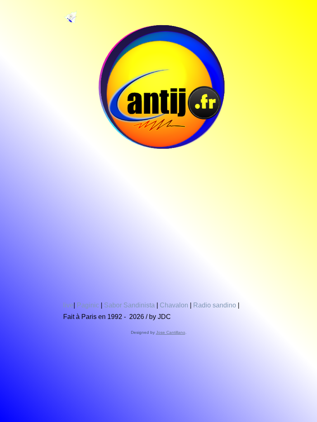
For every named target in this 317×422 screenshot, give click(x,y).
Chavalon (174, 305)
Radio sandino (214, 305)
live (68, 305)
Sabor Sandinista (129, 305)
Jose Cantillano (170, 332)
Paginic (88, 305)
